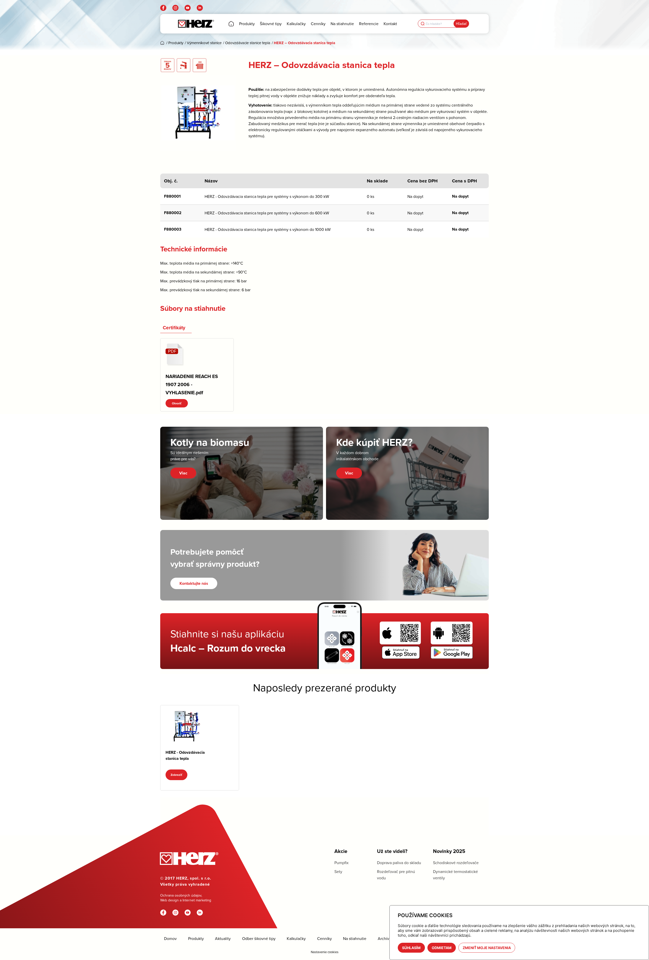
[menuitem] (231, 23)
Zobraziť (176, 775)
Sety (338, 871)
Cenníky (324, 938)
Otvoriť (177, 403)
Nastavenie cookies (324, 952)
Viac (183, 473)
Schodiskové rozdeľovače (456, 862)
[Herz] (195, 23)
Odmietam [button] (442, 948)
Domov (170, 938)
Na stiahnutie (354, 938)
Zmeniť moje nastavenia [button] (487, 948)
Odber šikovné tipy (259, 938)
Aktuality (223, 938)
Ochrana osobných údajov (180, 895)
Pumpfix (341, 862)
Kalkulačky (296, 938)
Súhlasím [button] (411, 948)
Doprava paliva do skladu (399, 862)
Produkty (196, 938)
